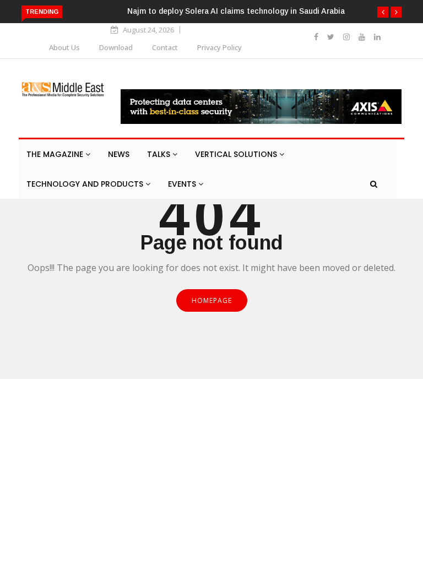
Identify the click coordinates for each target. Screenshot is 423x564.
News (118, 154)
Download (116, 47)
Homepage (212, 300)
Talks (159, 154)
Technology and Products (85, 183)
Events (183, 183)
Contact (165, 47)
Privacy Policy (219, 47)
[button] (382, 12)
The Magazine (55, 154)
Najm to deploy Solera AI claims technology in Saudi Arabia (236, 11)
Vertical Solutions (237, 154)
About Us (64, 47)
